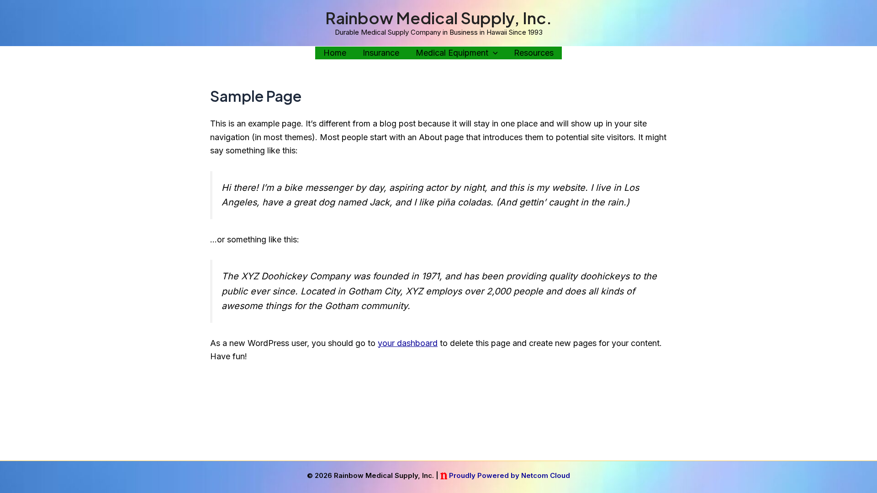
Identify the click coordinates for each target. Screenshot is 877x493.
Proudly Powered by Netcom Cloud (509, 475)
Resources (534, 53)
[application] (493, 53)
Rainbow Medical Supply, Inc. (438, 18)
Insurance (381, 53)
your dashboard (408, 343)
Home (334, 53)
